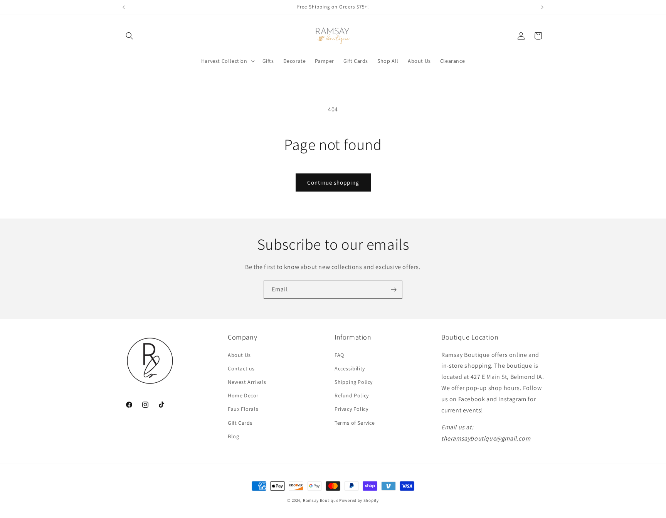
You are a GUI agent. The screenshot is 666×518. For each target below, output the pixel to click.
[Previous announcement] (123, 7)
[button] (129, 35)
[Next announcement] (542, 7)
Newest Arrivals (247, 381)
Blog (233, 436)
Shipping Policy (354, 381)
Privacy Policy (351, 408)
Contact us (241, 368)
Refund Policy (352, 395)
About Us (239, 355)
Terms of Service (355, 422)
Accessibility (350, 368)
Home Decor (243, 395)
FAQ (339, 355)
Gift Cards (240, 422)
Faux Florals (243, 408)
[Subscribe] (393, 290)
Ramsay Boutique (320, 500)
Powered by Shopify (359, 500)
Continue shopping (333, 182)
